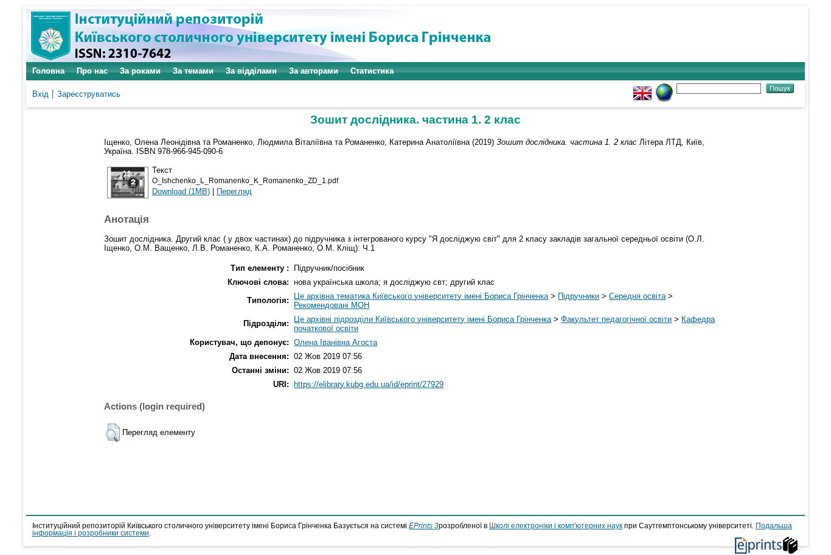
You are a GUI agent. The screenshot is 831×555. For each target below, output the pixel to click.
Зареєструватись (88, 94)
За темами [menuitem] (193, 70)
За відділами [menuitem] (251, 70)
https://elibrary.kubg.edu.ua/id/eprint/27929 (368, 384)
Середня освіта (637, 296)
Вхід (40, 94)
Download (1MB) (181, 191)
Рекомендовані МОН (331, 305)
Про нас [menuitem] (92, 70)
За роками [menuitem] (140, 70)
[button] (113, 433)
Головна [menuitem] (48, 70)
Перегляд (234, 191)
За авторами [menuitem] (313, 70)
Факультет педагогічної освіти (616, 319)
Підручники (578, 296)
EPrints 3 (424, 525)
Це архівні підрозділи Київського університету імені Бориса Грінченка (422, 319)
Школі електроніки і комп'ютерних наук (555, 525)
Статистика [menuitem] (372, 70)
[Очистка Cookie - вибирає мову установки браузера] (664, 87)
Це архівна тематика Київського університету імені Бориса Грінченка (421, 296)
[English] (642, 87)
